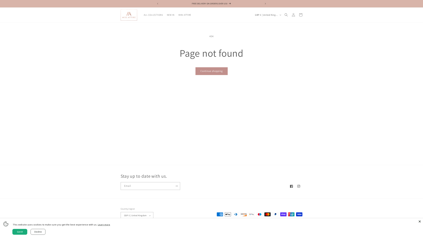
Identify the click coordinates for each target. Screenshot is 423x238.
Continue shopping (211, 71)
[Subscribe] (176, 186)
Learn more (104, 224)
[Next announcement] (265, 3)
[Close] (419, 221)
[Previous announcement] (157, 3)
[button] (286, 15)
